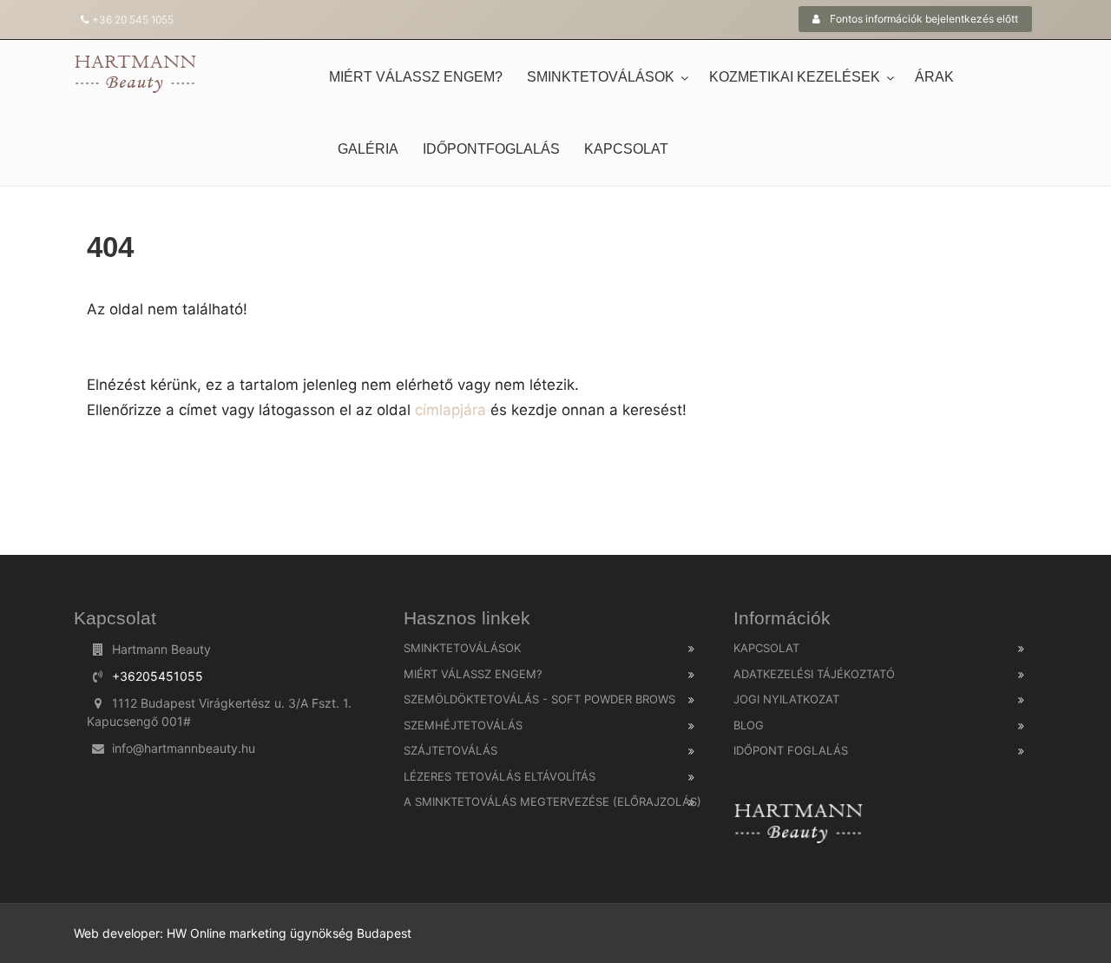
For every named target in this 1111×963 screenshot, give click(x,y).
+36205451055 (157, 676)
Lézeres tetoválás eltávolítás (499, 776)
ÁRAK (934, 76)
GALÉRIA (368, 149)
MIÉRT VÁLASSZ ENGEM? (416, 76)
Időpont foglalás (790, 750)
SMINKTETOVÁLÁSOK (600, 76)
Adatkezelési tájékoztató (814, 674)
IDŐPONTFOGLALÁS (491, 149)
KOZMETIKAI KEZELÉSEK (794, 76)
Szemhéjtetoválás (463, 725)
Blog (748, 725)
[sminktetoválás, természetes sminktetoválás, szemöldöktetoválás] (135, 73)
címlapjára (448, 410)
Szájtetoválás (450, 750)
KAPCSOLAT (626, 149)
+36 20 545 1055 (133, 19)
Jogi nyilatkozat (786, 699)
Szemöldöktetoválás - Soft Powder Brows (539, 699)
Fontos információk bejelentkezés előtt (922, 18)
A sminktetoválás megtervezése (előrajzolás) (552, 801)
